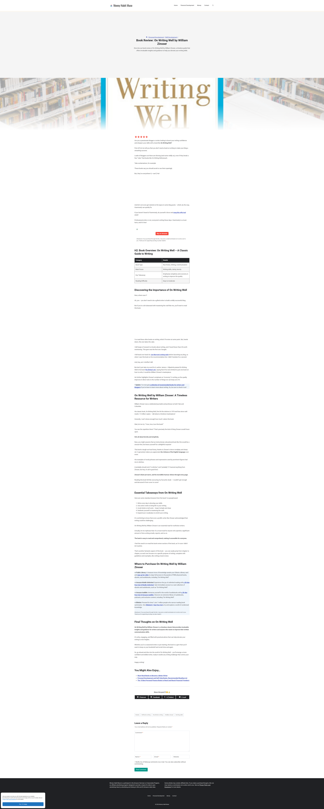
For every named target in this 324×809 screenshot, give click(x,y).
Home (176, 5)
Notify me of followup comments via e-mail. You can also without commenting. (160, 763)
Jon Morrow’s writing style (160, 355)
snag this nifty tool (179, 212)
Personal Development (187, 5)
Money (199, 5)
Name (137, 757)
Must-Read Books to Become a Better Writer (153, 676)
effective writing (146, 715)
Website (176, 757)
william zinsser (169, 715)
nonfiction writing (158, 715)
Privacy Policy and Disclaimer (9, 799)
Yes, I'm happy (23, 804)
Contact (206, 5)
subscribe (177, 762)
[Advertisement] (162, 190)
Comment (139, 733)
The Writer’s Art (150, 370)
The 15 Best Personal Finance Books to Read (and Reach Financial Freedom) (163, 680)
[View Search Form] (212, 5)
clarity (137, 715)
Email (156, 757)
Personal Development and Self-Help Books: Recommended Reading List (162, 678)
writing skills (179, 715)
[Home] (146, 37)
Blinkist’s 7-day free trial (154, 605)
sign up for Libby (143, 575)
